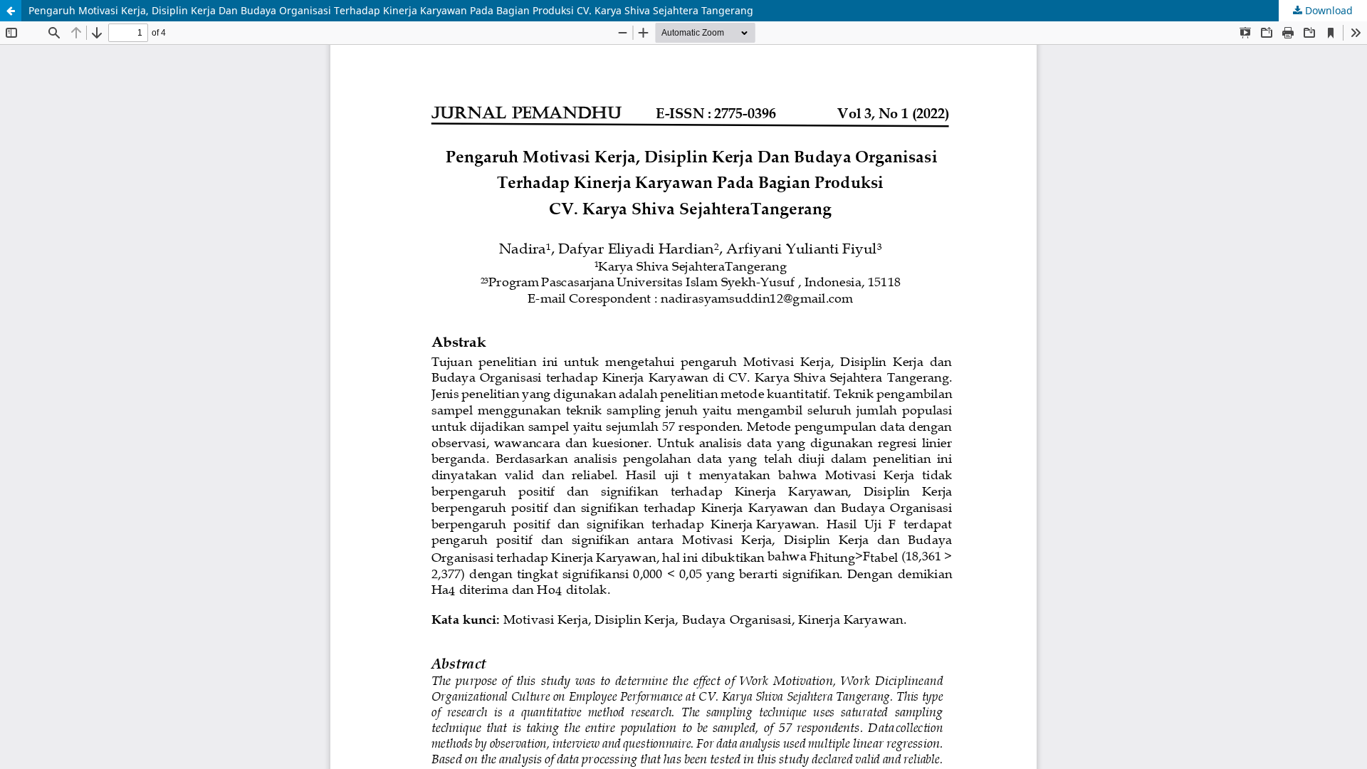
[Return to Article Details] (10, 10)
